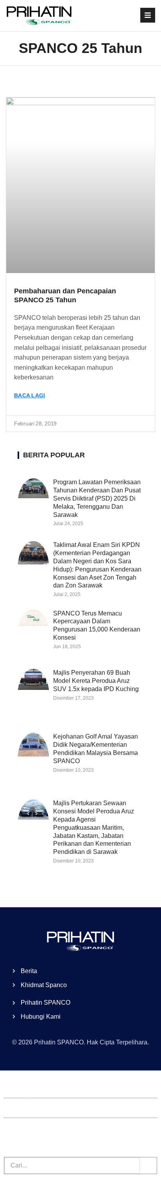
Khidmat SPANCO (29, 1127)
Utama (13, 1088)
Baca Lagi (29, 395)
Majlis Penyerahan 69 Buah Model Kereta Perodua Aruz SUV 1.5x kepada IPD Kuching (96, 680)
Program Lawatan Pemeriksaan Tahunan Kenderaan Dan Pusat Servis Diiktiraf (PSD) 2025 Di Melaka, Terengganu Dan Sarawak (97, 498)
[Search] (148, 1165)
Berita (12, 1107)
